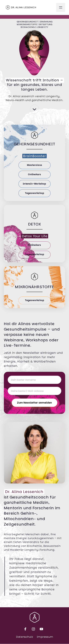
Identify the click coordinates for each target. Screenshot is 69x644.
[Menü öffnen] (60, 7)
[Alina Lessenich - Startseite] (21, 7)
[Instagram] (34, 629)
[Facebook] (26, 629)
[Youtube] (42, 629)
